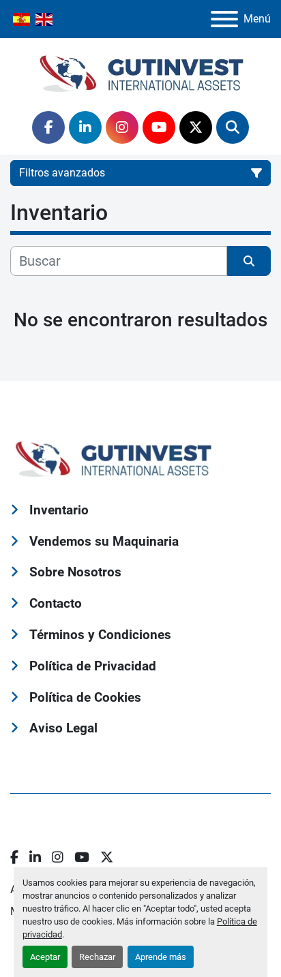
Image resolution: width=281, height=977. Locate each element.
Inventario (59, 510)
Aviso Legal (63, 728)
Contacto (55, 603)
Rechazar (97, 957)
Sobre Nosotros (75, 572)
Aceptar (45, 957)
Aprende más (160, 957)
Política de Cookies (85, 697)
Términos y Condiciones (100, 634)
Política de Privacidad (92, 666)
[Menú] (224, 19)
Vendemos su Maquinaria (104, 541)
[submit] (249, 261)
